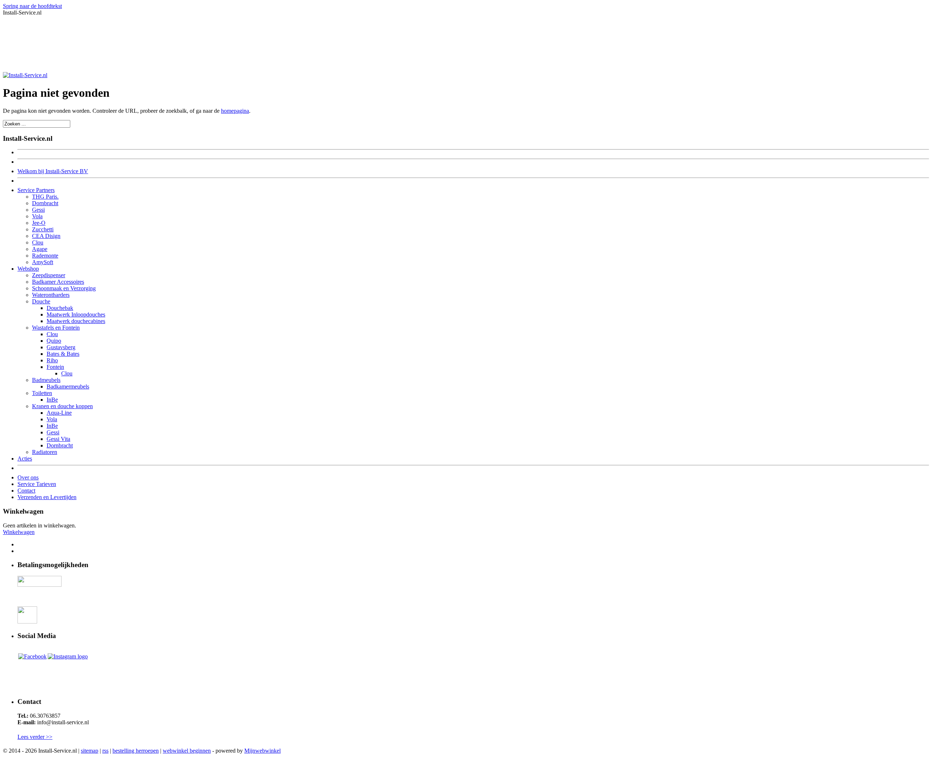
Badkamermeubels (68, 386)
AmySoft (42, 262)
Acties (24, 458)
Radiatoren (44, 452)
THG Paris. (45, 197)
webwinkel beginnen (187, 751)
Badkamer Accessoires (58, 282)
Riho (52, 360)
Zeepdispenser (48, 275)
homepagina (235, 111)
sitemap (89, 751)
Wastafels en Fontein (56, 327)
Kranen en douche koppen (62, 406)
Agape (39, 249)
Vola (37, 216)
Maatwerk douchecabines (76, 321)
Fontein (55, 367)
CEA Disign (46, 236)
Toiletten (42, 393)
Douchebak (60, 308)
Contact (26, 490)
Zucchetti (43, 229)
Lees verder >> (34, 737)
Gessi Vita (58, 439)
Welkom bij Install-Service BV (52, 171)
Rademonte (45, 255)
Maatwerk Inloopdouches (76, 314)
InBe (52, 400)
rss (105, 751)
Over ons (28, 477)
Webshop (28, 269)
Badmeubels (46, 380)
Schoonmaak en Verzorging (64, 288)
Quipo (54, 341)
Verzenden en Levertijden (46, 497)
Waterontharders (51, 295)
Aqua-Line (59, 413)
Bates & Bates (63, 354)
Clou (37, 242)
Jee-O (39, 223)
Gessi (38, 210)
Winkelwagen (19, 532)
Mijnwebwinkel (262, 751)
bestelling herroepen (135, 751)
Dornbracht (45, 203)
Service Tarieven (36, 484)
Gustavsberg (61, 347)
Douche (41, 301)
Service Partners (36, 190)
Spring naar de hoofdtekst (32, 6)
